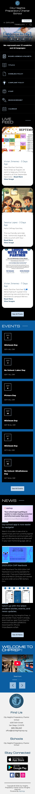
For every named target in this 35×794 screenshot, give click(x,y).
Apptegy (22, 791)
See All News (17, 635)
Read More (18, 177)
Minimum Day (11, 345)
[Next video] (22, 685)
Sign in (27, 21)
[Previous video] (13, 685)
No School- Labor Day (14, 370)
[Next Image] (23, 39)
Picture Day (10, 395)
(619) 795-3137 (16, 728)
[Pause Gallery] (17, 39)
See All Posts (17, 314)
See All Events (17, 488)
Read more (17, 676)
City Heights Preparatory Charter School (16, 744)
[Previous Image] (12, 39)
